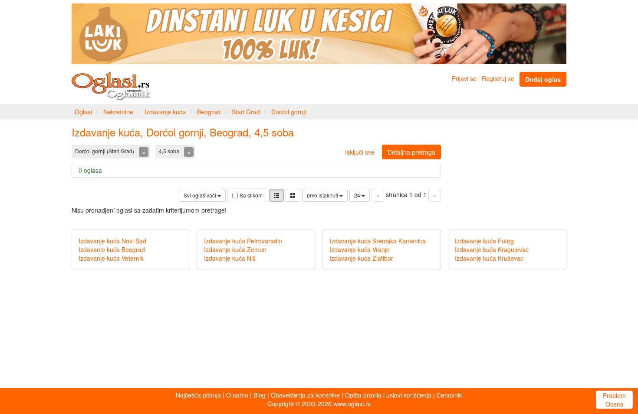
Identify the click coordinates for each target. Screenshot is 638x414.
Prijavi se (464, 78)
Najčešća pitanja (198, 395)
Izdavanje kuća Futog (484, 240)
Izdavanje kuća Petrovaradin (243, 240)
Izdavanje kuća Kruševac (489, 258)
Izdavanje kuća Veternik (111, 258)
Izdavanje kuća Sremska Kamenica (377, 240)
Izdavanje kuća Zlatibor (361, 258)
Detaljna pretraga (411, 152)
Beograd (208, 111)
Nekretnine (118, 111)
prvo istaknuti (323, 195)
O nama (237, 395)
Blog (259, 395)
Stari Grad (246, 111)
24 (358, 195)
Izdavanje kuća (165, 111)
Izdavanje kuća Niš (230, 258)
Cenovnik (449, 395)
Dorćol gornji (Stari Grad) (105, 151)
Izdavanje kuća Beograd (112, 249)
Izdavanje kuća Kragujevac (492, 249)
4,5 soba (170, 151)
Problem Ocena (614, 399)
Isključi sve (360, 152)
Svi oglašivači (200, 195)
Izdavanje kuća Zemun (235, 249)
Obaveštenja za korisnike (305, 395)
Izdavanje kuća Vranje (359, 249)
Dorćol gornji (288, 111)
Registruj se (498, 78)
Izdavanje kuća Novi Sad (112, 240)
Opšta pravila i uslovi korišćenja (388, 395)
